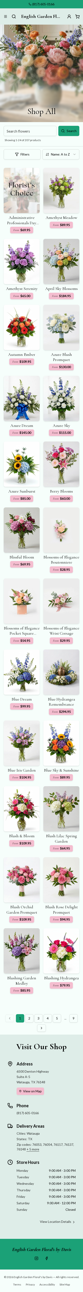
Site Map (64, 1284)
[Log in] (69, 16)
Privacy (30, 1284)
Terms (17, 1284)
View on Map (32, 1091)
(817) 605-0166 (43, 4)
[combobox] (60, 154)
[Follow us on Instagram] (36, 1258)
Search (72, 131)
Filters (25, 154)
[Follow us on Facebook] (46, 1258)
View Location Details (55, 1222)
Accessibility (47, 1284)
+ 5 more (33, 1149)
